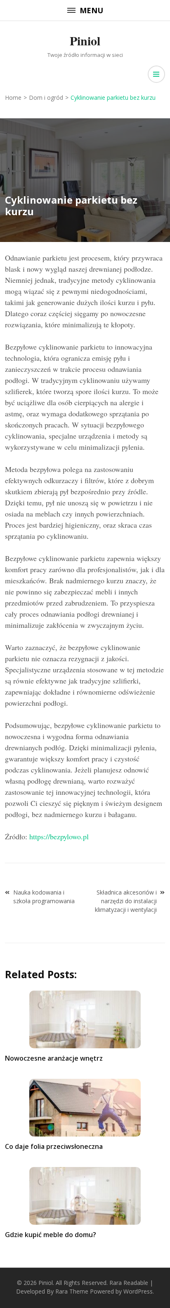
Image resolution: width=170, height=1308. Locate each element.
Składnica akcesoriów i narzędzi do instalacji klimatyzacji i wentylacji (126, 900)
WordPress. (138, 1291)
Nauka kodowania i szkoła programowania (44, 896)
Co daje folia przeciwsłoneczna (54, 1146)
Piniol (85, 40)
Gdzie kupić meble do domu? (50, 1234)
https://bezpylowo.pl (59, 836)
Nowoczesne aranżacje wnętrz (54, 1058)
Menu (91, 10)
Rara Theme (71, 1291)
